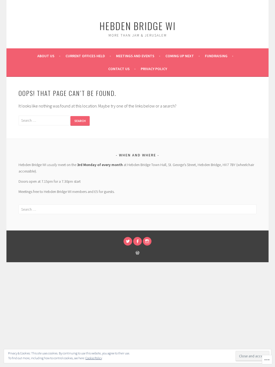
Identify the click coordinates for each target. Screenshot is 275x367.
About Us (46, 55)
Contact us (119, 68)
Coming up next (179, 55)
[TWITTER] (128, 241)
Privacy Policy (154, 68)
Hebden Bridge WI (137, 26)
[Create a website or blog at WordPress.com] (137, 253)
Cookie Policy (93, 358)
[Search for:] (44, 120)
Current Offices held (85, 55)
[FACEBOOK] (137, 241)
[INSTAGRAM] (147, 241)
